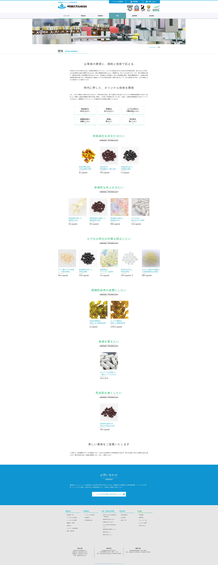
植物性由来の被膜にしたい (109, 529)
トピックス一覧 (143, 520)
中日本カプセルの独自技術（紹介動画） (109, 515)
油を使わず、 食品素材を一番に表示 (108, 170)
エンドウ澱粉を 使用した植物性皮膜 (118, 324)
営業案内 (100, 15)
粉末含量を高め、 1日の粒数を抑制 (85, 170)
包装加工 (69, 525)
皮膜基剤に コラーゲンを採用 (106, 272)
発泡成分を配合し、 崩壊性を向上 (118, 221)
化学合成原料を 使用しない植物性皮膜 (98, 324)
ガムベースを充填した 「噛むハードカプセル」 (109, 375)
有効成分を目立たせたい (85, 110)
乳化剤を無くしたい (133, 120)
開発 (117, 15)
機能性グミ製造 (71, 523)
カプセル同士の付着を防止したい (133, 110)
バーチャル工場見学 (90, 515)
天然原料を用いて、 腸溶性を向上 (76, 221)
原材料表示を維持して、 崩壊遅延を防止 (98, 221)
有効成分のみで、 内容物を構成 (127, 170)
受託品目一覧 (70, 515)
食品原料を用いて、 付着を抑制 (86, 272)
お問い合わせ (142, 525)
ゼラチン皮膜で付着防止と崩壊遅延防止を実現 (151, 272)
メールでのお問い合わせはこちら (109, 494)
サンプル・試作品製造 (72, 528)
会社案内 (151, 15)
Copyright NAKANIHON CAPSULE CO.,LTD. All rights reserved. (109, 563)
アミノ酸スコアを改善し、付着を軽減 (66, 272)
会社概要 (141, 515)
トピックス (66, 15)
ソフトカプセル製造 (72, 517)
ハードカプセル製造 (72, 520)
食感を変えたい (109, 120)
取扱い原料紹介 (71, 531)
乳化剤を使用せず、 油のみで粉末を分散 (107, 426)
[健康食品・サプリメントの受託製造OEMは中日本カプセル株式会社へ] (72, 4)
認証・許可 (123, 520)
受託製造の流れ (89, 520)
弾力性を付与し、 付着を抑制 (127, 272)
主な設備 (123, 517)
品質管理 (134, 15)
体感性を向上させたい (109, 110)
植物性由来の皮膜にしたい (85, 120)
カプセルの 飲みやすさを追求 (137, 221)
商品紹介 (83, 15)
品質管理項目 (124, 515)
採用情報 (141, 517)
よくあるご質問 (143, 523)
